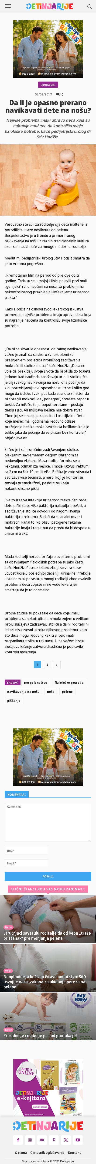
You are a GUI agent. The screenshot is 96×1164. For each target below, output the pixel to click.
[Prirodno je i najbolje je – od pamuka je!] (48, 1016)
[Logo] (50, 6)
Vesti (8, 971)
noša (51, 692)
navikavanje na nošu (23, 692)
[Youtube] (78, 1140)
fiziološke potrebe (69, 682)
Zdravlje (48, 84)
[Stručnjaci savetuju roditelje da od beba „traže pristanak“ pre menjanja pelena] (48, 919)
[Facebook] (39, 717)
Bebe (8, 927)
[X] (50, 717)
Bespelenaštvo (35, 682)
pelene (67, 692)
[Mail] (42, 1140)
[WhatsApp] (71, 717)
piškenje (14, 701)
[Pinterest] (60, 717)
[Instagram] (30, 1140)
